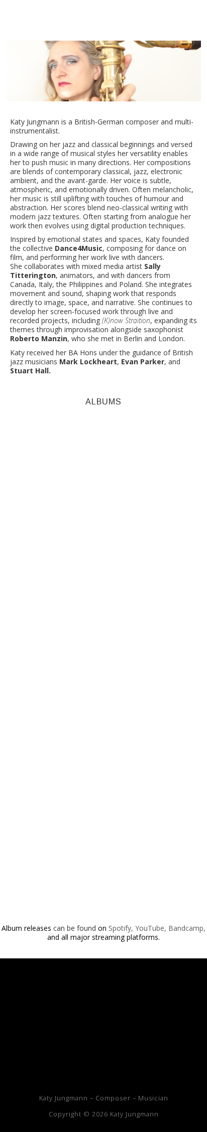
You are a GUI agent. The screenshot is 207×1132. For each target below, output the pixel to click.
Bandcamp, (186, 928)
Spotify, (121, 928)
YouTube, (150, 928)
